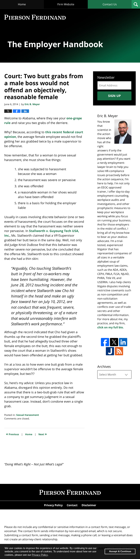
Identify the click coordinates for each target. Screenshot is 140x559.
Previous (12, 434)
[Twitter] (114, 342)
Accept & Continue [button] (120, 551)
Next (42, 434)
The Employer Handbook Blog (35, 17)
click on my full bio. (110, 327)
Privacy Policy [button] (40, 554)
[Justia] (110, 351)
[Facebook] (105, 342)
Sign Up (114, 96)
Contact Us (110, 4)
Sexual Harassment (27, 415)
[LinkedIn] (123, 342)
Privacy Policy (53, 505)
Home (22, 4)
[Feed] (119, 351)
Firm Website (65, 4)
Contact (72, 505)
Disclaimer (89, 505)
